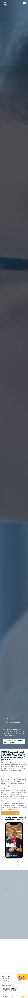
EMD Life (20, 961)
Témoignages (9, 963)
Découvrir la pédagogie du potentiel (14, 741)
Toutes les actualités (13, 958)
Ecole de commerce (17, 968)
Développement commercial (14, 971)
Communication (9, 966)
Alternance (19, 963)
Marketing (20, 966)
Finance (6, 968)
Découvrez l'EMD (10, 813)
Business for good (10, 961)
